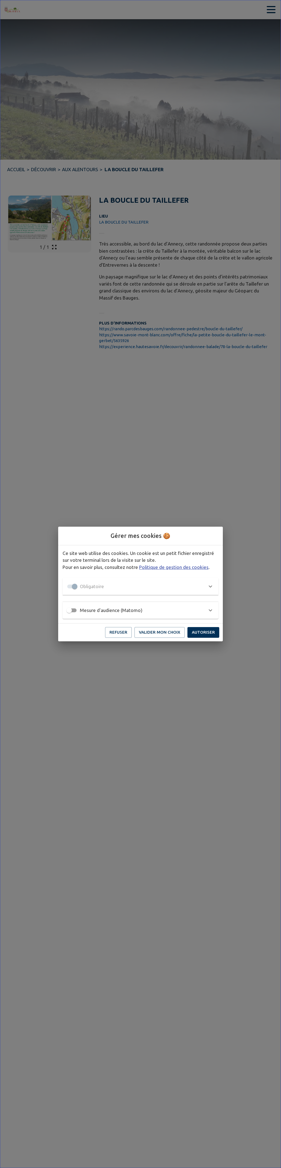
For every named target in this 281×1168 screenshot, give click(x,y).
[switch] (69, 610)
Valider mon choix (159, 632)
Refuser (118, 632)
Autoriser (203, 632)
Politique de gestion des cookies (174, 567)
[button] (140, 586)
